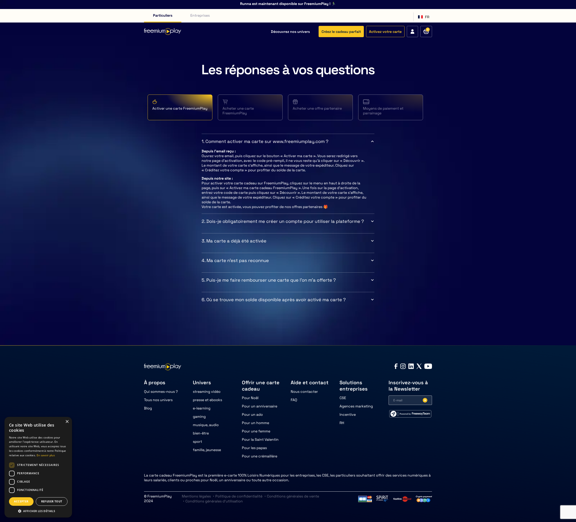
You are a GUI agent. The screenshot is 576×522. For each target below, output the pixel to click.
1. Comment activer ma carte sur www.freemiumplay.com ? (265, 141)
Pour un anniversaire (259, 406)
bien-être (201, 433)
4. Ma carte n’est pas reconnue (235, 260)
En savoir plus (46, 455)
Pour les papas (254, 447)
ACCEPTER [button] (21, 501)
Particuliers (162, 15)
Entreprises (200, 15)
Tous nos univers (158, 400)
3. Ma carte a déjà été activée (234, 241)
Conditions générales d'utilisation (214, 501)
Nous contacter (304, 391)
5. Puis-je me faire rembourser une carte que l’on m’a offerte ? (269, 280)
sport (197, 441)
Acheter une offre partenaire (317, 108)
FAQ (294, 400)
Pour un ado (252, 414)
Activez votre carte (385, 31)
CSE (343, 397)
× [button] (67, 421)
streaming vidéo (206, 391)
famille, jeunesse (207, 449)
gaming (199, 416)
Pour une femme (256, 431)
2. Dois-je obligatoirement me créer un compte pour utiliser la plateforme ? (283, 221)
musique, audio (206, 425)
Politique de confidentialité (238, 496)
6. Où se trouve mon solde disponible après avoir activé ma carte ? (274, 300)
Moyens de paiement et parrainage (383, 110)
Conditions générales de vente (293, 496)
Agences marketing (356, 406)
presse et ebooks (207, 400)
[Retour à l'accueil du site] (162, 31)
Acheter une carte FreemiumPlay (238, 110)
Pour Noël (250, 397)
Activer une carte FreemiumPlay (179, 108)
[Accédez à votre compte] (412, 31)
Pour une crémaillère (259, 456)
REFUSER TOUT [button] (51, 501)
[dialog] (38, 467)
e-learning (201, 408)
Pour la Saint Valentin (260, 439)
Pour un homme (255, 422)
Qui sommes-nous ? (161, 391)
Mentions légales (196, 496)
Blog (148, 408)
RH (342, 422)
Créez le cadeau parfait (341, 31)
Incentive (348, 414)
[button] (38, 511)
